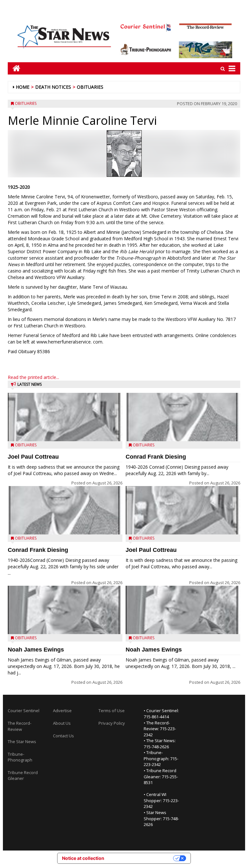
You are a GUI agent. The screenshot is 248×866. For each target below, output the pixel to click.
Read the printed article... (33, 377)
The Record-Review (19, 726)
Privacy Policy (111, 723)
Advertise (62, 710)
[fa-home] (14, 68)
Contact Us (63, 736)
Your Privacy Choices (141, 858)
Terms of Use (111, 710)
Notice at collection (83, 858)
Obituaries (90, 87)
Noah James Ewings (36, 649)
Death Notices (53, 87)
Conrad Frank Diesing (38, 550)
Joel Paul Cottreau (33, 456)
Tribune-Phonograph (20, 757)
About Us (62, 723)
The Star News (22, 741)
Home (22, 87)
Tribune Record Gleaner (23, 775)
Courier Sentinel (23, 710)
